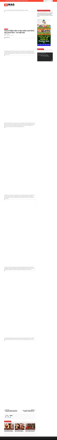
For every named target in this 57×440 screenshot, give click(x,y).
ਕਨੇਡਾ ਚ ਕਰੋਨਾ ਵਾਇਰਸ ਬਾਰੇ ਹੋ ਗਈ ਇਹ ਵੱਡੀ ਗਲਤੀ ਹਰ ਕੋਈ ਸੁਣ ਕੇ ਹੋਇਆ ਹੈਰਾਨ (11, 410)
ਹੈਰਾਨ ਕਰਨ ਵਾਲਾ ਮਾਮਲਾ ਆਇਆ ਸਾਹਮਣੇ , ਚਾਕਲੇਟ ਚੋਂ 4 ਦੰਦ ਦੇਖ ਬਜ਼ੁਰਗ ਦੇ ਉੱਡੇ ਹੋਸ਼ (20, 0)
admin (8, 34)
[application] (45, 56)
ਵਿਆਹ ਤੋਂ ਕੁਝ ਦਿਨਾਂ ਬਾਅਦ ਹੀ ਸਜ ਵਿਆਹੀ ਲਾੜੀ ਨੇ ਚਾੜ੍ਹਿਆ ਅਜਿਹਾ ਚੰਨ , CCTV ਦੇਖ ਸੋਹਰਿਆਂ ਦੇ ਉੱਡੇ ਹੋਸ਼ (8, 431)
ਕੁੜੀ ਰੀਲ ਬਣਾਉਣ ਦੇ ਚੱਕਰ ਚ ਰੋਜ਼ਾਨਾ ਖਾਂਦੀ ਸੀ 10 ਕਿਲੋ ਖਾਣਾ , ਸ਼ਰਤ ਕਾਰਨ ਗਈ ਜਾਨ (19, 431)
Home (5, 10)
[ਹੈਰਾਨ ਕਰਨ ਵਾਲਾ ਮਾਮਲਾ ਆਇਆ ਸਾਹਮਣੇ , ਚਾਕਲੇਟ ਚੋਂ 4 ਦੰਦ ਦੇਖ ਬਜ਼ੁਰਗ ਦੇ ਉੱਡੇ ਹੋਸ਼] (30, 426)
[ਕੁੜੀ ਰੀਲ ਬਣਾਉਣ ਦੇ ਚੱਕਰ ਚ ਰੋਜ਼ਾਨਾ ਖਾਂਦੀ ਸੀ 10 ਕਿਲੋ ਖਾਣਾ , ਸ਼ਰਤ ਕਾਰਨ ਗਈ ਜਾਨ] (20, 426)
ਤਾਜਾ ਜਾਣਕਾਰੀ (7, 10)
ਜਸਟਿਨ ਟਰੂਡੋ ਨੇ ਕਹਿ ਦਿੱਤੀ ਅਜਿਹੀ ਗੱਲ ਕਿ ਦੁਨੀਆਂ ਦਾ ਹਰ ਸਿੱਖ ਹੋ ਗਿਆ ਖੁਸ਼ (28, 410)
